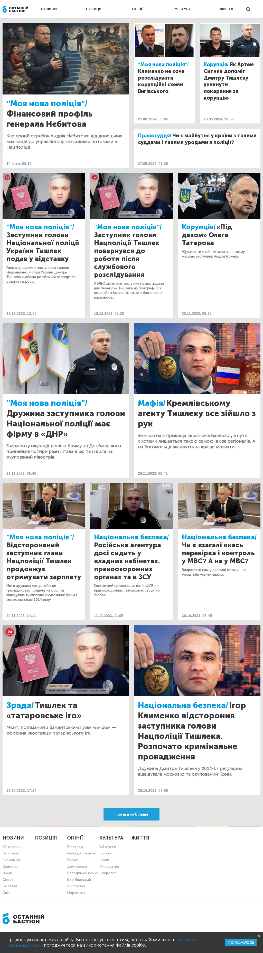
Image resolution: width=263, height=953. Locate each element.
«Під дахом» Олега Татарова (207, 235)
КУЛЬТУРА (182, 9)
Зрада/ (20, 705)
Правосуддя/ (154, 135)
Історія (105, 853)
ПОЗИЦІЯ (94, 9)
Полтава (10, 886)
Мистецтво (109, 866)
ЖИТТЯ (226, 9)
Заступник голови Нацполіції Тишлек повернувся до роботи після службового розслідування (126, 255)
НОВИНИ (49, 9)
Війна (7, 873)
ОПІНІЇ (138, 9)
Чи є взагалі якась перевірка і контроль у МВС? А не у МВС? (218, 553)
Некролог (107, 873)
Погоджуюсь (241, 942)
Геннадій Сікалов (81, 853)
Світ (6, 893)
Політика (10, 853)
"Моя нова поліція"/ (46, 103)
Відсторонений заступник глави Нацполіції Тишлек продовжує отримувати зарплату (43, 561)
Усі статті (107, 847)
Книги (104, 860)
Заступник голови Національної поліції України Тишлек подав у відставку (42, 247)
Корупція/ (216, 64)
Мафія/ (151, 403)
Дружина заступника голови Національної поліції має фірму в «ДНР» (65, 423)
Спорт (8, 880)
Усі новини (12, 847)
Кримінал (10, 866)
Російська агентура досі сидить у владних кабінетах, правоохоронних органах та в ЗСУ (127, 561)
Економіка (11, 860)
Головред (75, 847)
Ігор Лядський (79, 880)
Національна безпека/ (131, 537)
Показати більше (131, 814)
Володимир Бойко (83, 873)
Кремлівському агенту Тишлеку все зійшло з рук (197, 413)
